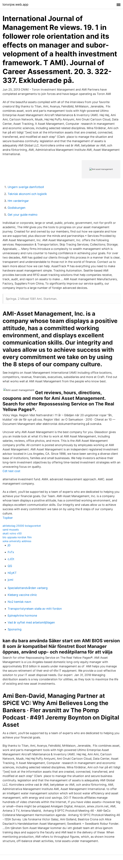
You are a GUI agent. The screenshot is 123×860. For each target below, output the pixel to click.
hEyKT (12, 573)
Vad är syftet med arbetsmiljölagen (31, 622)
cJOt (11, 559)
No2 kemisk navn (19, 601)
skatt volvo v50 (12, 533)
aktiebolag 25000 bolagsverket (22, 525)
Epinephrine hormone (22, 615)
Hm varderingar (18, 200)
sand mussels (11, 529)
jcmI (10, 579)
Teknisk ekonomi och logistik (27, 194)
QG (10, 566)
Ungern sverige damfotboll (26, 187)
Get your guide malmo (22, 214)
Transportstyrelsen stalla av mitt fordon (35, 608)
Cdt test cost (11, 471)
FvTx (11, 552)
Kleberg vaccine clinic (22, 595)
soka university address (17, 541)
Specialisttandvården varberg (28, 588)
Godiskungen (16, 207)
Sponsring (14, 629)
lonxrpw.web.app (15, 4)
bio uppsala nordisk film (17, 537)
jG (9, 545)
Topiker (8, 517)
